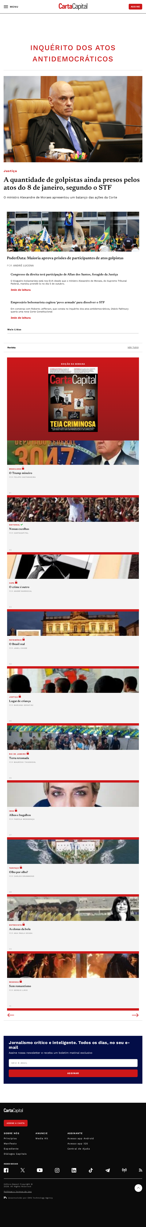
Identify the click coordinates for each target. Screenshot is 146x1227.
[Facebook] (6, 1170)
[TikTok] (90, 1170)
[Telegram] (107, 1170)
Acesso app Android (80, 1138)
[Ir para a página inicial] (73, 6)
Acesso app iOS (77, 1143)
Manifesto (10, 1143)
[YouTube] (40, 1170)
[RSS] (140, 1170)
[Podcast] (124, 1170)
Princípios (10, 1138)
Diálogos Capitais (15, 1154)
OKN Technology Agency (40, 1198)
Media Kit (42, 1138)
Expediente (11, 1148)
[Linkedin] (74, 1170)
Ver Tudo (133, 347)
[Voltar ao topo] (138, 1188)
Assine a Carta (16, 1123)
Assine (135, 6)
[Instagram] (57, 1170)
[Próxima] (135, 1015)
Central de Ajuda (78, 1148)
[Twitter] (23, 1170)
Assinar (73, 1073)
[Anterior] (10, 1015)
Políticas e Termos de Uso (18, 1192)
